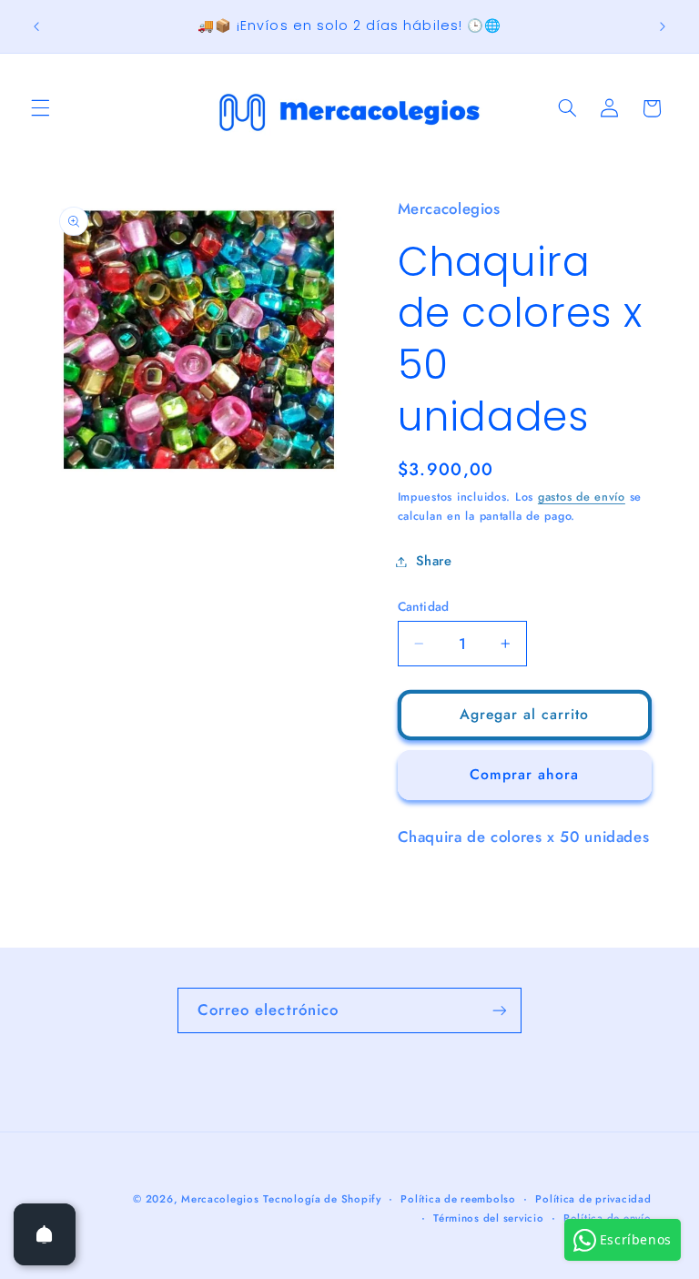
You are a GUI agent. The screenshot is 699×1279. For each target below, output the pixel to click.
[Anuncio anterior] (36, 26)
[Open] (45, 1234)
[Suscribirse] (500, 1010)
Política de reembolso (457, 1199)
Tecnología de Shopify (321, 1199)
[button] (40, 108)
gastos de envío (581, 497)
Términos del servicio (488, 1218)
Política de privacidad (593, 1199)
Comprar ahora (525, 774)
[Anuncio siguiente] (663, 26)
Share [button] (434, 561)
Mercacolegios (220, 1199)
